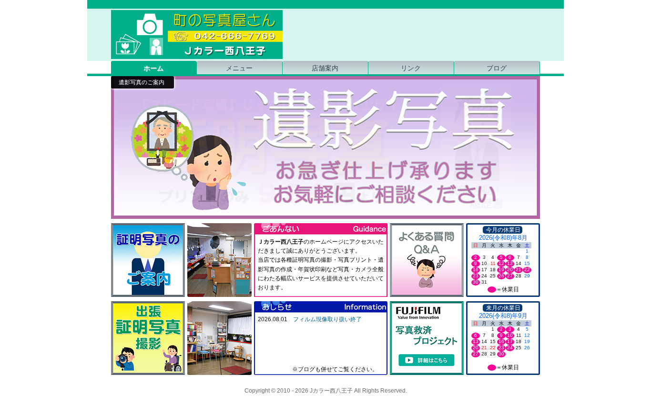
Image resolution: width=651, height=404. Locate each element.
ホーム (153, 68)
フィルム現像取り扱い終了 (327, 319)
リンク (411, 68)
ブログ (497, 68)
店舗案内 (325, 68)
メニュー (239, 68)
